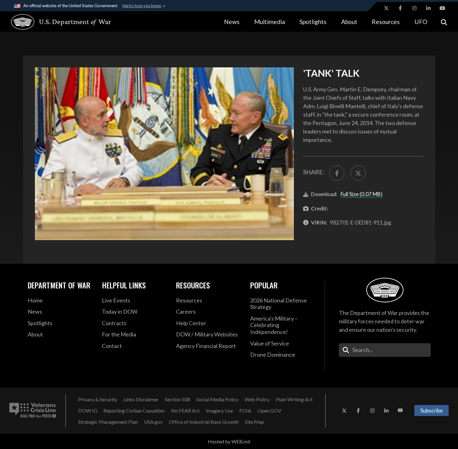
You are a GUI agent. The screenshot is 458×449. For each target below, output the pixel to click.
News (232, 21)
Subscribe (431, 410)
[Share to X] (358, 173)
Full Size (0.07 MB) (362, 194)
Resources (386, 21)
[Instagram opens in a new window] (414, 8)
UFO (420, 21)
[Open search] (444, 22)
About (349, 21)
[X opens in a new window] (386, 8)
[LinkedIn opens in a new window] (428, 8)
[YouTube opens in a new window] (442, 8)
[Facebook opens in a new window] (400, 8)
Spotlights (313, 21)
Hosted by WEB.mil (229, 441)
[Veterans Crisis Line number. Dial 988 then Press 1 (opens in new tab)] (32, 410)
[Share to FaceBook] (336, 173)
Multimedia (269, 21)
